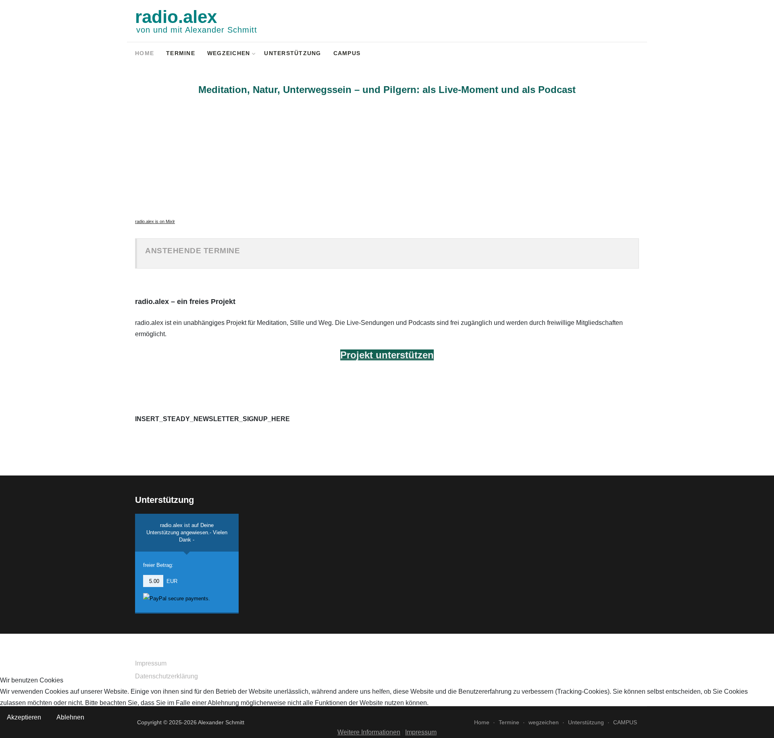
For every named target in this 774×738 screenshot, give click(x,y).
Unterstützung (292, 53)
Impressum (150, 663)
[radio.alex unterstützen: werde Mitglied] (623, 54)
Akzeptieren (24, 717)
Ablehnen (70, 717)
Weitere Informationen (368, 732)
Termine (180, 53)
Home (144, 53)
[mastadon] (634, 54)
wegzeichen (228, 53)
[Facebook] (602, 54)
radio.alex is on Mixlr (155, 221)
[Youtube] (613, 54)
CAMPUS (347, 53)
